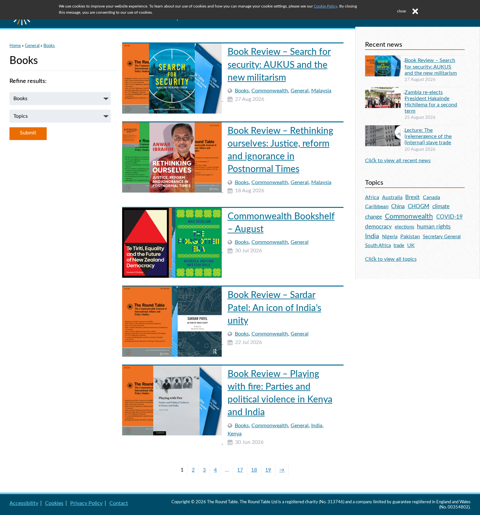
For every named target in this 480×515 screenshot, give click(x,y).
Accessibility (23, 503)
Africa (372, 197)
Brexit (412, 197)
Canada (431, 197)
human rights (434, 226)
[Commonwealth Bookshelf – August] (172, 250)
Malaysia (321, 90)
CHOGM (418, 206)
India (316, 425)
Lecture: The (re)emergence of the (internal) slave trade (428, 136)
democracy (378, 226)
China (398, 206)
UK (411, 245)
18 (254, 470)
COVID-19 (449, 217)
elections (404, 227)
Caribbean (377, 206)
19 (268, 470)
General (32, 46)
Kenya (235, 433)
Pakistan (410, 236)
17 (240, 470)
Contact (118, 503)
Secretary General (442, 236)
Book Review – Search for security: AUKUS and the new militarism (279, 64)
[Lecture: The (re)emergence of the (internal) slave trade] (385, 129)
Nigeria (389, 236)
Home (15, 46)
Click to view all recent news (398, 160)
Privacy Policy (86, 503)
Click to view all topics (391, 259)
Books (49, 46)
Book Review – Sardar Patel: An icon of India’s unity (274, 307)
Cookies (54, 503)
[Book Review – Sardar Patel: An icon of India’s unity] (172, 342)
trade (398, 245)
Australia (392, 197)
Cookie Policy (325, 6)
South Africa (378, 245)
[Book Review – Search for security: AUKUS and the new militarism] (172, 99)
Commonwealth (269, 90)
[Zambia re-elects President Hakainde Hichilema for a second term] (385, 91)
